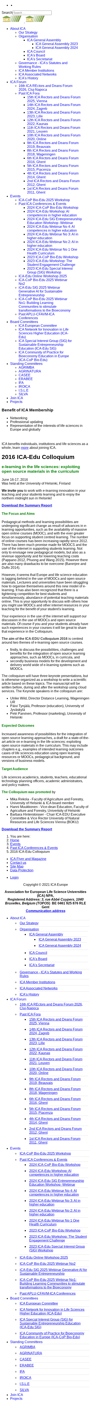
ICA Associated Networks (38, 74)
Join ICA (16, 398)
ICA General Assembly (44, 40)
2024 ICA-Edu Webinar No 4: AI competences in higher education (52, 228)
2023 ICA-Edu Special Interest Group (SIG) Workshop (50, 270)
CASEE (24, 375)
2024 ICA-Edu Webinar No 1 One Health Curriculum (52, 251)
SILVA (23, 394)
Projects (16, 402)
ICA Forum (18, 82)
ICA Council (36, 51)
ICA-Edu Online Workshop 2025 (43, 276)
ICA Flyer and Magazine (28, 859)
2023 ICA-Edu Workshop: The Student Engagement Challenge (51, 263)
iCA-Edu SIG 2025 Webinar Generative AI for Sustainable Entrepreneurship (40, 291)
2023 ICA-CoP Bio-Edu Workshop (52, 257)
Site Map (16, 866)
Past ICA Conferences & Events (42, 204)
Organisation (28, 36)
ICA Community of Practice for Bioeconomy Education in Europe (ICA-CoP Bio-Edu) (44, 356)
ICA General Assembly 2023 (57, 44)
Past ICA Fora (29, 93)
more (25, 447)
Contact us (18, 862)
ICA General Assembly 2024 (57, 47)
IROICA (24, 386)
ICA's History (28, 78)
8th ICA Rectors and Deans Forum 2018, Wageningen (53, 152)
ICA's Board (36, 55)
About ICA (18, 28)
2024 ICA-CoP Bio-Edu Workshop (52, 207)
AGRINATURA (30, 371)
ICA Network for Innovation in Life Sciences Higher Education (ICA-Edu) (44, 333)
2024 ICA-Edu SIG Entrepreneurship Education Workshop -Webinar (54, 221)
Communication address (45, 911)
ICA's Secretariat (39, 59)
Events (15, 196)
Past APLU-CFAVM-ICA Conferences (36, 316)
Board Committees (24, 322)
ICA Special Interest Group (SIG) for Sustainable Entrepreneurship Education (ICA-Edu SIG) (45, 344)
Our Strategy (28, 32)
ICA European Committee (38, 325)
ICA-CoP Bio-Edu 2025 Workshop (44, 200)
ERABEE (26, 379)
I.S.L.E (24, 390)
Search (7, 12)
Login (14, 877)
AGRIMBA (26, 367)
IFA (21, 383)
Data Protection (21, 870)
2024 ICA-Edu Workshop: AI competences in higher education (52, 213)
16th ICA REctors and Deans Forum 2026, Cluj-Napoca (45, 87)
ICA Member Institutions (36, 70)
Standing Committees (26, 363)
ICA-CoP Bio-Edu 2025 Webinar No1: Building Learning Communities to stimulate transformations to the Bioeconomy (44, 304)
